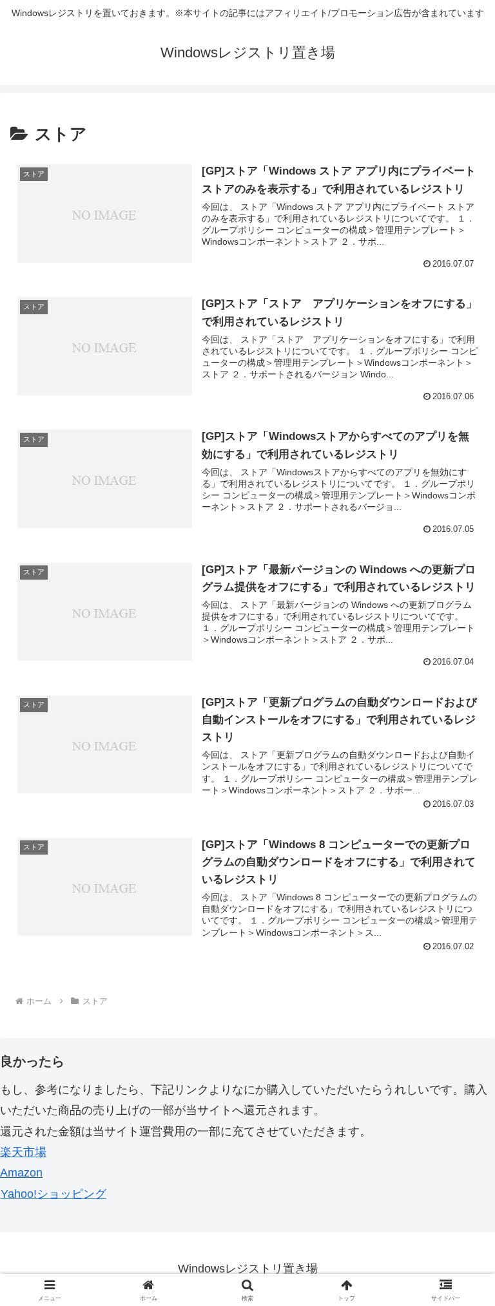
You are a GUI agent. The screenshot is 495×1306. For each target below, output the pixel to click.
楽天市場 (23, 1152)
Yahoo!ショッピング (53, 1194)
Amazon (21, 1172)
